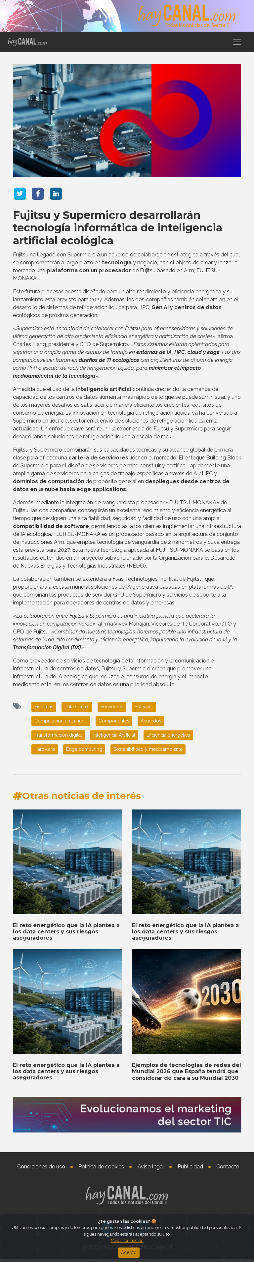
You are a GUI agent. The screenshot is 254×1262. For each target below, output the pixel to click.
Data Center (76, 706)
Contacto (227, 1166)
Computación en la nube (60, 720)
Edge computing (84, 749)
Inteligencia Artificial (114, 735)
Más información (127, 1240)
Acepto (129, 1252)
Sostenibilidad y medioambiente (148, 749)
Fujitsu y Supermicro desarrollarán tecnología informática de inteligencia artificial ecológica (117, 228)
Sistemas (43, 706)
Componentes (114, 720)
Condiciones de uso (41, 1166)
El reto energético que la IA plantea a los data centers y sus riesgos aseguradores (66, 931)
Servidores (112, 706)
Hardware (44, 749)
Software (144, 706)
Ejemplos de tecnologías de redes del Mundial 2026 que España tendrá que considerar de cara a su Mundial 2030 (186, 1071)
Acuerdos (151, 720)
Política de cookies (101, 1166)
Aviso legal (151, 1166)
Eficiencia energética (168, 735)
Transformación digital (58, 735)
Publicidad (190, 1166)
